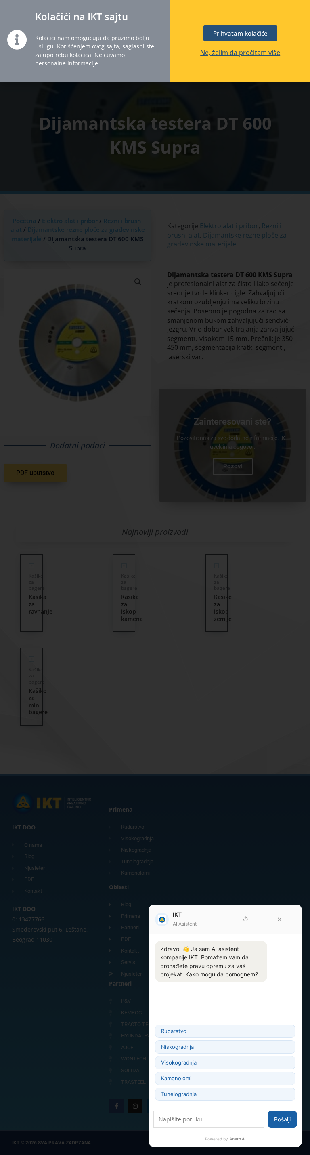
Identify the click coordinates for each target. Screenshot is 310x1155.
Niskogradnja (177, 1046)
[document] (155, 577)
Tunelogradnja (179, 1094)
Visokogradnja (179, 1062)
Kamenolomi (176, 1078)
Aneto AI (237, 1138)
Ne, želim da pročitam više (240, 52)
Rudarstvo (173, 1031)
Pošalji (282, 1119)
